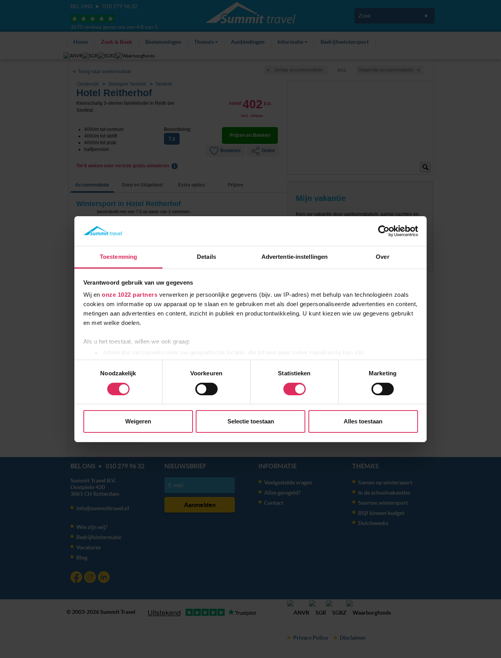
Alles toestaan (363, 421)
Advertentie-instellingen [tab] (294, 256)
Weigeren (138, 421)
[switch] (206, 389)
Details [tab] (206, 256)
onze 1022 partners (129, 294)
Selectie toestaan (250, 421)
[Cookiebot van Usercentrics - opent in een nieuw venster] (384, 231)
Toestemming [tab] (118, 256)
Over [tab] (382, 256)
